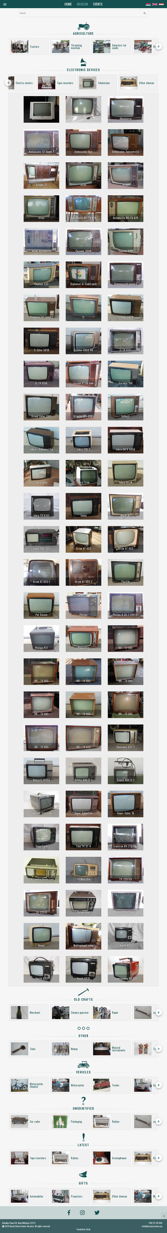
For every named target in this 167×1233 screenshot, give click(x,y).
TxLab (88, 1229)
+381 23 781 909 (155, 1223)
